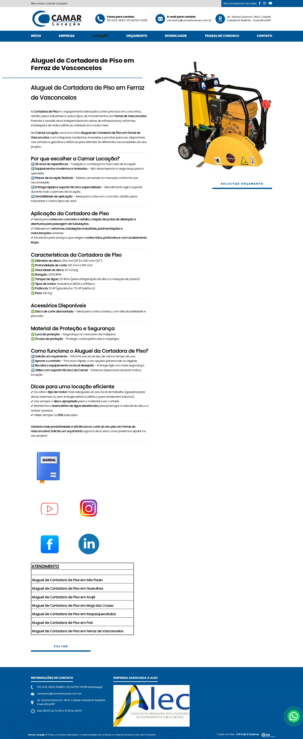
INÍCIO (36, 36)
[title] (294, 716)
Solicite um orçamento (67, 431)
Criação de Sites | (238, 734)
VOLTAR (61, 646)
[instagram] (264, 3)
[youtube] (270, 3)
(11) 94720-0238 (137, 20)
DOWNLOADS (176, 36)
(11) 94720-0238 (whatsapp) (84, 687)
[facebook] (260, 3)
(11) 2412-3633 (116, 20)
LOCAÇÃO (100, 36)
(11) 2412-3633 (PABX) (51, 687)
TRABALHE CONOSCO (222, 36)
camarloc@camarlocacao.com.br (189, 20)
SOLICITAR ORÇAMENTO (242, 184)
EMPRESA (67, 36)
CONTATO (264, 36)
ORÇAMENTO (136, 36)
